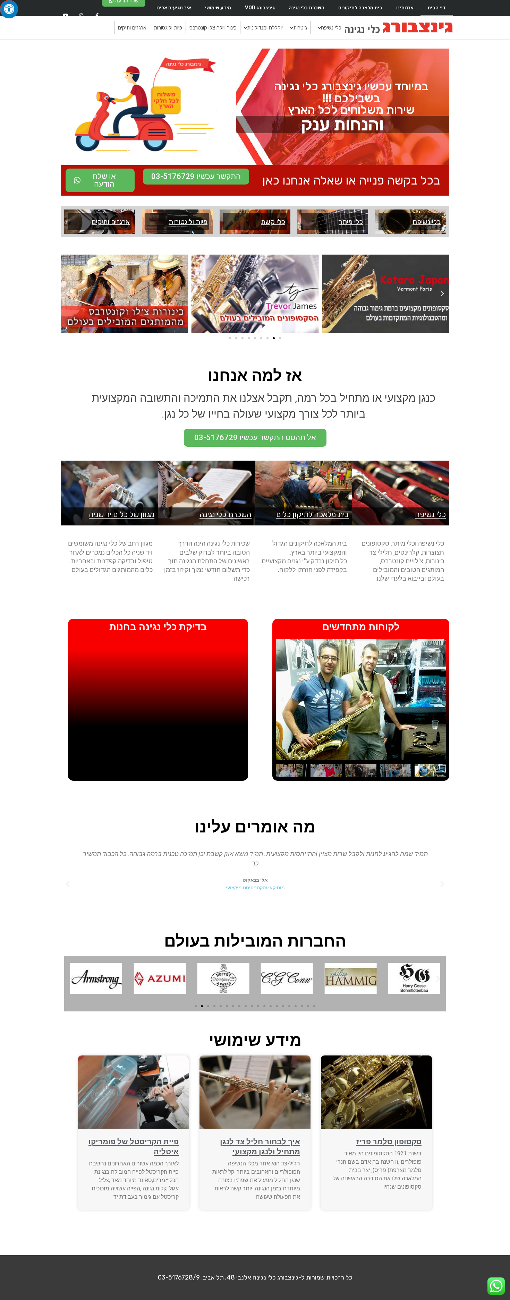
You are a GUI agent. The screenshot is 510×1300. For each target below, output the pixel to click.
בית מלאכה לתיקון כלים (312, 514)
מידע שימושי (218, 8)
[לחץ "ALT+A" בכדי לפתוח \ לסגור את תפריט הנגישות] (9, 9)
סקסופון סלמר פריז (389, 1141)
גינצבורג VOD (260, 8)
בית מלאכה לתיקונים (360, 8)
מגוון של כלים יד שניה (121, 514)
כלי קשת (273, 221)
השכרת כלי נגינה (306, 8)
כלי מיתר (351, 221)
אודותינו (405, 8)
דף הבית (436, 8)
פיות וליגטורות (188, 221)
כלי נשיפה (427, 221)
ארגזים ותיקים (111, 221)
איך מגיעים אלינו (173, 8)
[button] (442, 293)
